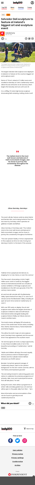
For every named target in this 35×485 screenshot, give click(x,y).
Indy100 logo (18, 2)
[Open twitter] (17, 440)
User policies (17, 450)
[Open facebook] (10, 440)
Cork (8, 15)
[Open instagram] (24, 440)
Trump (29, 7)
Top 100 (4, 7)
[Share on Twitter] (29, 38)
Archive (17, 465)
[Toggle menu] (3, 3)
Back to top (30, 429)
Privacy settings (17, 458)
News (12, 7)
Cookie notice (17, 461)
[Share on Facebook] (26, 38)
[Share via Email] (32, 38)
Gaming (21, 7)
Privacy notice (17, 454)
